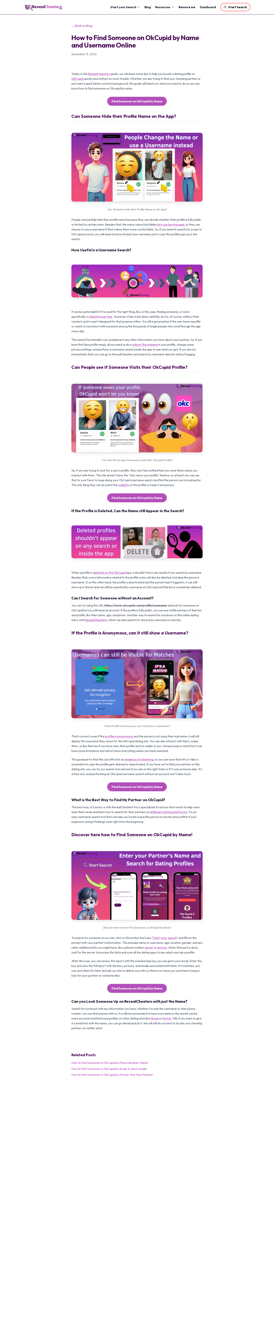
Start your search (165, 938)
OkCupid (77, 79)
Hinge (154, 1018)
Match (166, 1018)
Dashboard (208, 7)
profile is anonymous (119, 736)
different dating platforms (168, 812)
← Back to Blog (81, 26)
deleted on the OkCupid (109, 572)
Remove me (187, 7)
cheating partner (101, 316)
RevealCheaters (99, 74)
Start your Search (123, 7)
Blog (147, 7)
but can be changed (171, 224)
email (149, 947)
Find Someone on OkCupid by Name (137, 101)
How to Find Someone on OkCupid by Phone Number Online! (109, 1063)
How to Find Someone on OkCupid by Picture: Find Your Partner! (112, 1075)
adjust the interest (145, 344)
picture (162, 947)
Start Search (237, 7)
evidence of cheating (138, 759)
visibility (123, 485)
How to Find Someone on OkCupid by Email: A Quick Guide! (109, 1069)
